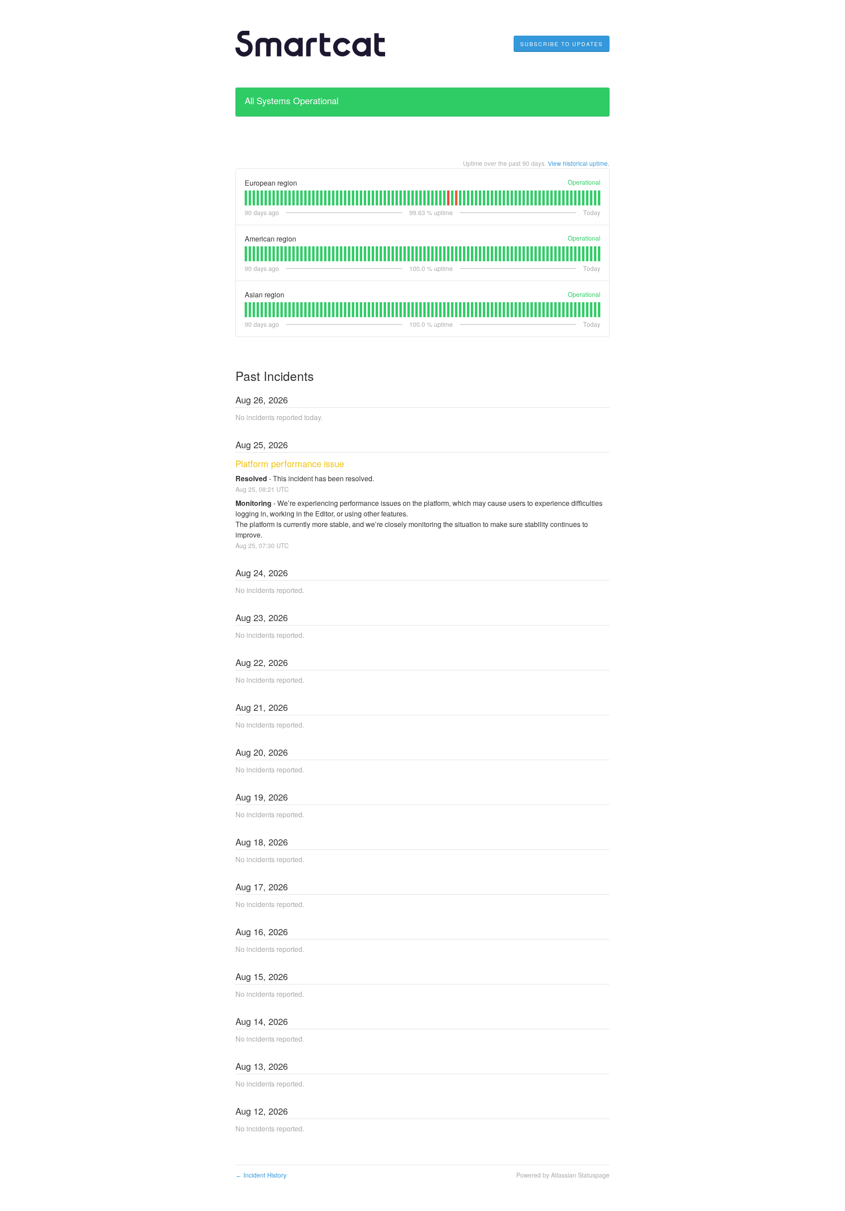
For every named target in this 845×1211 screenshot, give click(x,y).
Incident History (261, 1175)
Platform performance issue (289, 463)
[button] (562, 44)
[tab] (246, 197)
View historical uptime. (579, 163)
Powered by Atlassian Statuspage (563, 1175)
